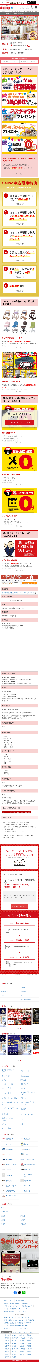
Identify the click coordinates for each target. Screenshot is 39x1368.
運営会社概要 (20, 1300)
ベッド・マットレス (8, 1084)
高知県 (29, 1351)
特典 (14, 61)
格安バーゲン (6, 1076)
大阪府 (21, 1346)
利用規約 (25, 1303)
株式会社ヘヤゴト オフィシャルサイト (16, 1317)
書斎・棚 (5, 1114)
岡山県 (23, 1349)
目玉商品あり (24, 1076)
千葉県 (30, 1338)
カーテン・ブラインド (27, 1114)
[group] (19, 1016)
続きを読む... (19, 174)
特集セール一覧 (9, 1311)
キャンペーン (23, 1309)
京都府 (22, 1216)
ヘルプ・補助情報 (10, 1309)
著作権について (27, 1306)
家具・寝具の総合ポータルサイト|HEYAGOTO (19, 1320)
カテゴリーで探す (27, 1332)
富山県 (14, 1340)
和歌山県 (23, 1224)
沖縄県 (14, 1357)
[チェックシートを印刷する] (19, 580)
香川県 (14, 1351)
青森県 (14, 1335)
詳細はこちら (20, 204)
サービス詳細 (32, 61)
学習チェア (24, 991)
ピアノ (4, 1124)
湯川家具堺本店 (25, 999)
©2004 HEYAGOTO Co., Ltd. (19, 1361)
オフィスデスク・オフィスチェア (10, 1103)
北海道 (7, 1335)
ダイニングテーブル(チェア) (28, 1093)
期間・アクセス (24, 61)
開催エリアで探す (6, 1332)
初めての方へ (8, 1300)
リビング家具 (6, 1093)
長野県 (29, 1340)
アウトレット (24, 1071)
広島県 (30, 1349)
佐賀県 (14, 1354)
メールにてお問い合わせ (27, 593)
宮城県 (29, 1335)
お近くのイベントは (19, 422)
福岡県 (7, 1354)
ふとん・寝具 (6, 1088)
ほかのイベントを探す (19, 906)
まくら (22, 1088)
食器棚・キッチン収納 (9, 1098)
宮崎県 (7, 1357)
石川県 (21, 1340)
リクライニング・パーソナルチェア (28, 1103)
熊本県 (29, 1354)
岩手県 (21, 1335)
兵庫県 (22, 1220)
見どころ (5, 61)
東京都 (7, 1338)
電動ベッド (24, 1084)
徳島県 (7, 1351)
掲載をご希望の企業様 (11, 1303)
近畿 (36, 11)
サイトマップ (21, 1311)
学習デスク (24, 1098)
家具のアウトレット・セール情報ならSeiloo (12, 11)
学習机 (22, 987)
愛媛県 (21, 1351)
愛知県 (21, 1343)
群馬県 (7, 1340)
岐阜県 (7, 1343)
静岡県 (14, 1343)
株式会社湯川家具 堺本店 (10, 593)
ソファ (4, 1080)
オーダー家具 (6, 1128)
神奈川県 (15, 1338)
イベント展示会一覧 (28, 11)
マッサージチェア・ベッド (10, 1109)
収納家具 (23, 1109)
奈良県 (7, 1349)
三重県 (29, 1343)
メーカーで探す (17, 1332)
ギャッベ (23, 1119)
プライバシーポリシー (11, 1306)
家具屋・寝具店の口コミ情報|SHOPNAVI (17, 1323)
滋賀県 (7, 1346)
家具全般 (23, 1080)
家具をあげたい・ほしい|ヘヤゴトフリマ (17, 1328)
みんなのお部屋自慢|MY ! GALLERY (16, 1325)
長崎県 (21, 1354)
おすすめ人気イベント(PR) (9, 1071)
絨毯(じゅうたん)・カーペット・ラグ (10, 1119)
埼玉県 (23, 1338)
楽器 (21, 1124)
